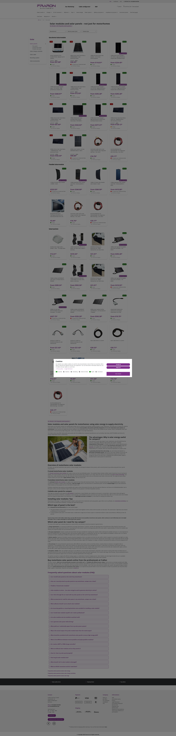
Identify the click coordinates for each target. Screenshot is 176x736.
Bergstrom (46, 16)
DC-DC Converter (57, 12)
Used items (39, 16)
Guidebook (116, 1)
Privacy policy (60, 368)
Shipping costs (115, 706)
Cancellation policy (116, 699)
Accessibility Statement (117, 703)
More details (118, 373)
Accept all (118, 364)
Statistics (67, 371)
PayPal (92, 371)
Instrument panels (124, 12)
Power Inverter (40, 12)
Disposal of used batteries (118, 709)
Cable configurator (84, 6)
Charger (48, 12)
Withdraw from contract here (56, 719)
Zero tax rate (115, 705)
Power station (88, 12)
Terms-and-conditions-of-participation (118, 711)
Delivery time (115, 707)
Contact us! (51, 715)
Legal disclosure (68, 368)
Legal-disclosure (115, 702)
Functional (100, 371)
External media (84, 371)
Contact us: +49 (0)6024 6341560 (132, 1)
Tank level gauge (134, 12)
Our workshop (106, 700)
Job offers (105, 699)
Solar (72, 12)
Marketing (75, 371)
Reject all (118, 367)
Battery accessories (98, 12)
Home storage (79, 12)
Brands (53, 16)
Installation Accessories (111, 12)
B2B (96, 6)
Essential (60, 371)
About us (105, 697)
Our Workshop (69, 6)
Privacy (113, 700)
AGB (113, 697)
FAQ (121, 1)
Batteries (66, 12)
